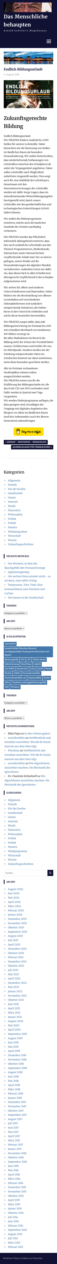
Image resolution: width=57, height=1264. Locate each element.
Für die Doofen (17, 489)
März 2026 (14, 906)
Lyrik (40, 668)
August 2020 (15, 1021)
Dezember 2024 (17, 948)
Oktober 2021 (16, 999)
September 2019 (17, 1034)
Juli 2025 (13, 940)
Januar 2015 (15, 1208)
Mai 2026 (13, 897)
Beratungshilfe (11, 659)
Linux (33, 668)
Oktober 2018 (16, 1063)
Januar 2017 (15, 1149)
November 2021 (17, 995)
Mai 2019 (13, 1046)
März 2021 (14, 1012)
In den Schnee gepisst (37, 733)
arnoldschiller (16, 737)
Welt (7, 687)
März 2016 (14, 1178)
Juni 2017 (13, 1127)
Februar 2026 (16, 910)
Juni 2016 (13, 1166)
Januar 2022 (15, 991)
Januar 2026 (15, 914)
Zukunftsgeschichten (20, 544)
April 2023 (14, 978)
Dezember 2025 (17, 919)
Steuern (12, 527)
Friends (12, 484)
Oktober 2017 (16, 1110)
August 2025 (15, 936)
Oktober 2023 (16, 965)
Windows (15, 687)
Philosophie (15, 514)
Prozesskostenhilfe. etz (15, 677)
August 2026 (15, 889)
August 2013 (15, 1234)
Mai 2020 (13, 1025)
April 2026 (14, 902)
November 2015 (17, 1191)
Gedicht (37, 664)
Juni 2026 (13, 893)
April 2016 (14, 1174)
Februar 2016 (15, 1183)
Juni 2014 (13, 1221)
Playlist (8, 673)
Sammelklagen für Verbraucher (31, 447)
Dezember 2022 (17, 982)
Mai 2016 (13, 1170)
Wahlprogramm (17, 531)
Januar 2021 (15, 1017)
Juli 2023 (13, 970)
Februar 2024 (16, 957)
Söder (7, 682)
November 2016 (17, 1153)
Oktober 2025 (16, 927)
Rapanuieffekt (35, 677)
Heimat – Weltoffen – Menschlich (26, 442)
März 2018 (14, 1089)
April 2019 (14, 1051)
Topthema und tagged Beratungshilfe (29, 682)
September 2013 (17, 1229)
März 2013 (14, 1242)
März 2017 (14, 1140)
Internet (13, 501)
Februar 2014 (15, 1225)
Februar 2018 (15, 1093)
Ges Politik (10, 668)
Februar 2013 (15, 1247)
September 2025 (17, 931)
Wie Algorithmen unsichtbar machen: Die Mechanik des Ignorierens (27, 767)
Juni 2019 (13, 1042)
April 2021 (14, 1008)
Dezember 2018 (17, 1055)
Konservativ (22, 668)
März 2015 (14, 1204)
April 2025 (14, 944)
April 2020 (14, 1029)
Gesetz (12, 497)
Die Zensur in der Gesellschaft (26, 597)
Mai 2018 (13, 1080)
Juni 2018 (13, 1076)
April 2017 (14, 1136)
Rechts (47, 677)
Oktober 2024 (16, 953)
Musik (11, 506)
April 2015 (14, 1200)
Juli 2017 (13, 1123)
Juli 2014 (13, 1217)
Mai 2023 (13, 974)
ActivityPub (10, 644)
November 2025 (17, 923)
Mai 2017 (13, 1132)
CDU (22, 659)
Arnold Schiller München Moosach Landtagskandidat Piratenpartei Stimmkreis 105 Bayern (27, 651)
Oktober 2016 (16, 1157)
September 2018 (17, 1068)
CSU (29, 659)
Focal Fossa (26, 664)
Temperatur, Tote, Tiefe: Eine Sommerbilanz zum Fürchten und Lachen (24, 589)
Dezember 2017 (17, 1102)
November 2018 (17, 1059)
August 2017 (15, 1119)
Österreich (14, 510)
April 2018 (14, 1085)
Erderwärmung (12, 664)
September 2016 (17, 1161)
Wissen (12, 540)
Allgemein (14, 480)
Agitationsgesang (18, 572)
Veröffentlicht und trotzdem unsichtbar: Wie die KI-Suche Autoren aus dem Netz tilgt (27, 742)
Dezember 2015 (17, 1187)
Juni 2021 (13, 1004)
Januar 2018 (15, 1097)
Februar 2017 (15, 1144)
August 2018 (15, 1072)
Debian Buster (39, 659)
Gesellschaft (15, 493)
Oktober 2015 (16, 1195)
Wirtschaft (14, 535)
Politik (12, 518)
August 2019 (15, 1038)
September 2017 (17, 1114)
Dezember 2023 (17, 961)
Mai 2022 (13, 987)
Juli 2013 (13, 1238)
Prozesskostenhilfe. (31, 673)
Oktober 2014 (16, 1212)
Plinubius (14, 750)
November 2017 (17, 1106)
